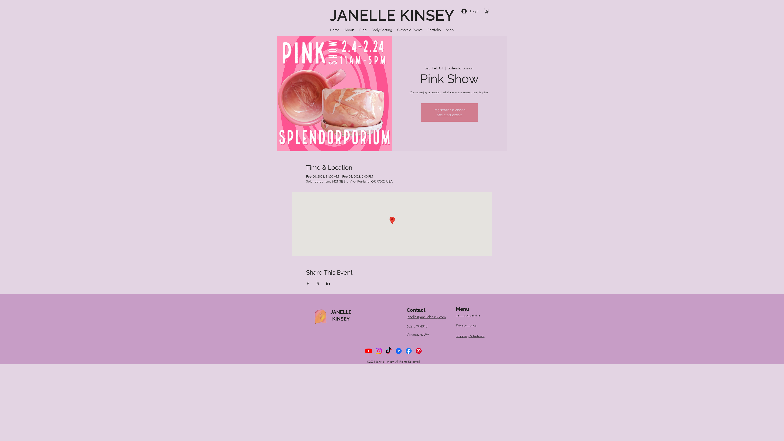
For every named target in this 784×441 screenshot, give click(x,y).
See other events (449, 115)
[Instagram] (379, 351)
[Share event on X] (318, 283)
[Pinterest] (419, 351)
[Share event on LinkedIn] (328, 283)
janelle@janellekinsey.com (426, 317)
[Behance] (399, 351)
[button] (487, 11)
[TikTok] (389, 351)
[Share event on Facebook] (308, 283)
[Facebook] (409, 351)
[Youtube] (369, 351)
